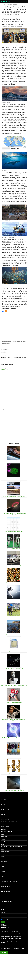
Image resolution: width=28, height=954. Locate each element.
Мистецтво (3, 829)
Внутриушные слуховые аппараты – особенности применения (13, 351)
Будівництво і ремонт (6, 886)
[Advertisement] (14, 326)
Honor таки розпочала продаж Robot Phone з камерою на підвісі (14, 599)
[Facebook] (3, 311)
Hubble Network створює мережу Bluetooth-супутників (14, 460)
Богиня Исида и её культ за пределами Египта (14, 773)
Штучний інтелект (5, 826)
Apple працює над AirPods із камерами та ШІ (11, 936)
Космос (2, 834)
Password (3, 916)
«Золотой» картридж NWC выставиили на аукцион (14, 651)
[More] (6, 311)
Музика (2, 849)
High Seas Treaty (6, 341)
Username (3, 912)
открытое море (6, 343)
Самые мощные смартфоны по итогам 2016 (14, 531)
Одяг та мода (4, 861)
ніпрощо (3, 854)
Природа (3, 871)
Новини (8, 4)
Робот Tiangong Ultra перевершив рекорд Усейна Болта (13, 933)
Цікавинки (3, 869)
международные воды (17, 341)
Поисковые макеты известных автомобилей (14, 565)
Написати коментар (15, 14)
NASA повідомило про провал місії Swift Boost (11, 938)
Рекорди (2, 879)
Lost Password (4, 925)
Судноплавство (4, 889)
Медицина (3, 844)
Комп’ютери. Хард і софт (6, 831)
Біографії (3, 804)
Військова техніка (5, 809)
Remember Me (5, 919)
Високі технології (5, 811)
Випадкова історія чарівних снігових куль (14, 582)
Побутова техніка (5, 806)
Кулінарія (3, 839)
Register (2, 924)
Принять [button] (4, 952)
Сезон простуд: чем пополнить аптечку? (14, 702)
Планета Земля (13, 4)
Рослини (3, 874)
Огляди (2, 859)
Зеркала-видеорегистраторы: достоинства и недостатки (14, 496)
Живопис (3, 814)
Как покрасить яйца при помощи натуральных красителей (14, 756)
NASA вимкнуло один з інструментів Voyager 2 (14, 668)
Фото (2, 896)
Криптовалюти (4, 836)
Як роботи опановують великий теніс (14, 548)
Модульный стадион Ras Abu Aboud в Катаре (14, 634)
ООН (25, 341)
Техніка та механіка (5, 891)
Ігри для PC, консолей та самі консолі (9, 821)
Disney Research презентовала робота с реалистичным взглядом (14, 685)
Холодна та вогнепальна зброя (8, 901)
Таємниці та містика (5, 851)
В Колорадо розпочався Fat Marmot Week (10, 931)
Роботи (2, 876)
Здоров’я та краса (5, 819)
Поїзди (2, 866)
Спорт (2, 884)
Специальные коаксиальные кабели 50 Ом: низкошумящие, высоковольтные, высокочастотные (13, 357)
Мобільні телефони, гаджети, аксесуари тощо (11, 846)
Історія (4, 4)
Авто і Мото (3, 799)
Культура (3, 841)
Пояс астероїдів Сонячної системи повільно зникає (14, 790)
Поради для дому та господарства (9, 881)
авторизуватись (5, 369)
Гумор (2, 903)
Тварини (3, 816)
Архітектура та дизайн (6, 801)
